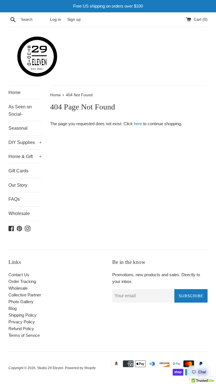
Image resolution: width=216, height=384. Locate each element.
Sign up (74, 19)
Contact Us (18, 274)
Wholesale (19, 213)
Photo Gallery (20, 301)
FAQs (14, 199)
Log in (55, 19)
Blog (12, 308)
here (138, 123)
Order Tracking (22, 281)
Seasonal (18, 128)
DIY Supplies (25, 142)
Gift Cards (18, 170)
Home (14, 92)
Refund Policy (21, 328)
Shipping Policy (22, 315)
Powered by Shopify (80, 368)
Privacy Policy (21, 321)
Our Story (17, 185)
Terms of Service (24, 335)
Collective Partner (24, 294)
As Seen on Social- (20, 110)
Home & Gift (25, 156)
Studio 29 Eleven (50, 368)
